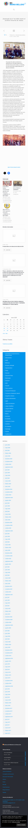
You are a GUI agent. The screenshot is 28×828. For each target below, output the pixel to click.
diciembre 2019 (8, 650)
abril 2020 (7, 639)
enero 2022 (7, 583)
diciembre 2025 (8, 458)
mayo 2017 (7, 722)
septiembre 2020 (9, 625)
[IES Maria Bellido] (14, 3)
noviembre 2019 (8, 652)
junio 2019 (7, 664)
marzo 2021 (7, 608)
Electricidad (7, 378)
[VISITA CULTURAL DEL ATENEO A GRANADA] (17, 183)
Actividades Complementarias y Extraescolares (12, 354)
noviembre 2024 (8, 492)
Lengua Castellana (9, 406)
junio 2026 (7, 444)
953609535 (5, 801)
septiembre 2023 (9, 530)
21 (7, 328)
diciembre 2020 (8, 616)
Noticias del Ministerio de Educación (12, 744)
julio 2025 (7, 469)
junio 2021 (7, 600)
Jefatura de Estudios (10, 403)
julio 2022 (7, 566)
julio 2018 (7, 688)
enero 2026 (7, 456)
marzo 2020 (7, 641)
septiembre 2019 (9, 658)
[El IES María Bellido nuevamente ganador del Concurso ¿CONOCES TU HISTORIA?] (7, 183)
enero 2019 (7, 677)
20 (4, 328)
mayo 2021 (7, 603)
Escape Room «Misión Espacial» (11, 762)
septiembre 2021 (9, 594)
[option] (14, 140)
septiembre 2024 (9, 497)
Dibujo (6, 370)
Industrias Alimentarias (10, 398)
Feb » (7, 333)
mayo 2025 (7, 475)
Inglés (6, 401)
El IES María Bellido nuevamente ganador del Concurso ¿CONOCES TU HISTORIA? (6, 191)
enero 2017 (7, 733)
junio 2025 (7, 472)
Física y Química (8, 388)
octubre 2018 (8, 683)
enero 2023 (7, 550)
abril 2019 (7, 669)
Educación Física (9, 375)
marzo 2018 (7, 700)
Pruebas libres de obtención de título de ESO (13, 246)
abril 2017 (7, 725)
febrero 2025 (8, 483)
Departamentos (8, 368)
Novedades (7, 418)
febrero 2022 (8, 580)
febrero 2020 (8, 644)
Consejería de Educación (8, 774)
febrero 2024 (8, 517)
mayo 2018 (7, 694)
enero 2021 (7, 614)
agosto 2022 (8, 564)
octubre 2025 (8, 464)
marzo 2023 (7, 544)
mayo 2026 (7, 447)
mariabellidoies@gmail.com (9, 802)
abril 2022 (7, 575)
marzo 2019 (7, 672)
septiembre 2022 (9, 561)
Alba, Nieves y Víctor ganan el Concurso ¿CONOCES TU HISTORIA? (6, 212)
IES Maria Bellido (21, 35)
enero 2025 (7, 486)
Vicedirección (8, 434)
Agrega (4, 792)
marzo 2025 (7, 481)
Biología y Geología (9, 365)
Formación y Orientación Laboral (12, 393)
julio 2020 (7, 630)
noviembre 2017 (8, 711)
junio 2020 (7, 633)
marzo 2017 (7, 727)
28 (7, 330)
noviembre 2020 (8, 619)
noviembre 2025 (8, 461)
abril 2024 (7, 511)
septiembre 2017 (9, 716)
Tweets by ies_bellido (7, 343)
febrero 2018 (8, 702)
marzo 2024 (7, 514)
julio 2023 (7, 533)
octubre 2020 (8, 622)
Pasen (4, 781)
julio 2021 (7, 597)
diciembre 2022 (8, 553)
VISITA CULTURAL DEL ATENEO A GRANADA (17, 188)
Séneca (4, 779)
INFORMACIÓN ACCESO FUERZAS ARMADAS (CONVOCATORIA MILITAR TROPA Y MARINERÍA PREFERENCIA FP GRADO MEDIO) (14, 303)
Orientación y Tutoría (9, 421)
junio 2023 (7, 536)
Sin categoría (8, 426)
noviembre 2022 (8, 555)
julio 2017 (7, 719)
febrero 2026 (8, 453)
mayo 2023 (7, 539)
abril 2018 (7, 697)
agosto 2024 (8, 500)
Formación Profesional (10, 390)
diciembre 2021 (8, 586)
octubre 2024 (8, 494)
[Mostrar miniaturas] (14, 167)
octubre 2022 (8, 558)
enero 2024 (7, 519)
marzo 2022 (7, 578)
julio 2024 (7, 503)
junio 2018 (7, 691)
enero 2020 (7, 647)
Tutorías (7, 431)
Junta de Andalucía (7, 771)
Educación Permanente (8, 776)
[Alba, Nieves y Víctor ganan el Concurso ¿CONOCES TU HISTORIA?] (7, 206)
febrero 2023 (8, 547)
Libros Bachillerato (8, 752)
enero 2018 (7, 705)
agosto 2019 (8, 661)
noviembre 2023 (8, 525)
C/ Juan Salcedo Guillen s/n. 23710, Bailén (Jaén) (13, 800)
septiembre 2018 (9, 686)
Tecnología (7, 429)
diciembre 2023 (8, 522)
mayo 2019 (7, 666)
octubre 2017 (8, 713)
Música (6, 413)
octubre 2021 (8, 591)
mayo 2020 (7, 636)
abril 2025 (7, 478)
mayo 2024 (7, 508)
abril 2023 (7, 542)
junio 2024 (7, 505)
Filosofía (7, 385)
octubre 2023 (8, 528)
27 (4, 330)
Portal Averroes (6, 787)
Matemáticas (8, 411)
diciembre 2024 (8, 489)
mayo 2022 (7, 572)
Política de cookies (16, 822)
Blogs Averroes (6, 789)
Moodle (4, 784)
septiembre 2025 (9, 467)
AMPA (6, 360)
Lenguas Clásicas (9, 408)
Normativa (7, 416)
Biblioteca (7, 362)
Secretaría (7, 423)
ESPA (6, 383)
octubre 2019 (8, 655)
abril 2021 (7, 605)
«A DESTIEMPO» (7, 757)
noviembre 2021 (8, 589)
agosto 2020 (8, 627)
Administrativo (8, 357)
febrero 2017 (8, 730)
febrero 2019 (8, 675)
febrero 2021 (8, 611)
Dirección (7, 373)
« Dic (4, 333)
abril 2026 (7, 450)
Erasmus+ (7, 380)
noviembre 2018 (8, 680)
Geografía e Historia (9, 395)
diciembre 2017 (8, 708)
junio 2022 (7, 569)
